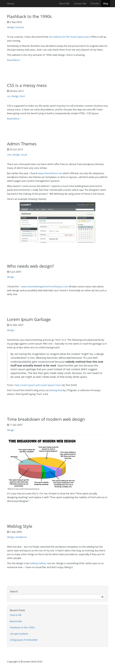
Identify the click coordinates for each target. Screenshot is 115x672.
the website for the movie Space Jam (69, 36)
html (22, 96)
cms (9, 154)
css (8, 96)
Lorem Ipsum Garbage (29, 319)
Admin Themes (21, 144)
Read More (13, 60)
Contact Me (80, 3)
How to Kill (15, 615)
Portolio (94, 3)
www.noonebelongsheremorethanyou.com (45, 286)
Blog (105, 3)
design (10, 27)
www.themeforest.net (50, 173)
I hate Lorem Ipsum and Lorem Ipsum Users (37, 385)
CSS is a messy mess (27, 85)
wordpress (21, 537)
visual (24, 154)
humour (19, 27)
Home (10, 3)
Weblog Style (19, 526)
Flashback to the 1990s (29, 16)
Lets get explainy (19, 633)
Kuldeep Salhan (37, 563)
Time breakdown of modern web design (46, 419)
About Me (64, 3)
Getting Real (55, 390)
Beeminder (16, 621)
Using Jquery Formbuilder (24, 639)
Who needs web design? (30, 266)
